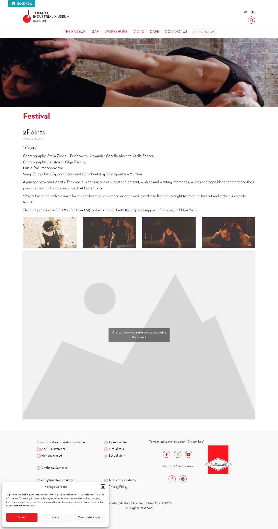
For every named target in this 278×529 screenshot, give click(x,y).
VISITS (138, 32)
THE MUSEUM (75, 32)
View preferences (89, 517)
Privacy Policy (118, 487)
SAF (95, 32)
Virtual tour (116, 449)
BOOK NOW (203, 32)
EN (253, 11)
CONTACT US (176, 32)
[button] (103, 487)
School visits (117, 455)
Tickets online (118, 442)
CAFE (154, 32)
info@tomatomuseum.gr (57, 480)
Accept (21, 517)
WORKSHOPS (116, 32)
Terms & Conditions (122, 480)
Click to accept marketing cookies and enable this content (139, 335)
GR (245, 11)
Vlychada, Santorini (54, 468)
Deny (55, 517)
